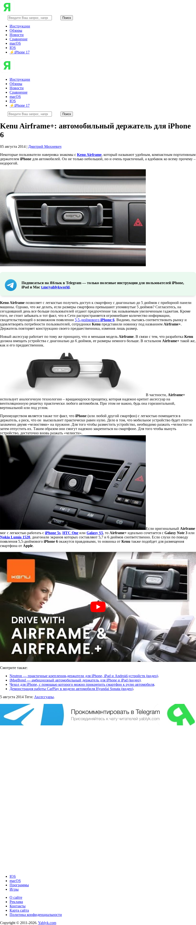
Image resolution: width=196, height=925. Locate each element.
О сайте (16, 897)
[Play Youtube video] (98, 607)
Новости (17, 35)
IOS (13, 48)
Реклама (16, 902)
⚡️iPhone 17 (20, 52)
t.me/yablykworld (55, 287)
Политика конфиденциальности (36, 915)
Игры (14, 889)
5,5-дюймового (94, 320)
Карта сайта (19, 910)
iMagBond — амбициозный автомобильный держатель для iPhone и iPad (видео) (75, 680)
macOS (15, 43)
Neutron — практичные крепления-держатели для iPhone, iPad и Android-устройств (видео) (84, 676)
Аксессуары (44, 697)
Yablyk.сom (47, 923)
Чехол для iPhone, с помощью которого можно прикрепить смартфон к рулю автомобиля (82, 684)
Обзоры (16, 30)
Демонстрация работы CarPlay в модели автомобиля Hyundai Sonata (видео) (71, 689)
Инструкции (20, 26)
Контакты (18, 906)
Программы (19, 885)
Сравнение (18, 39)
